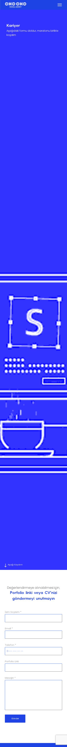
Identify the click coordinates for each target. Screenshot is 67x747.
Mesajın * (10, 678)
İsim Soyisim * (13, 612)
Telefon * (10, 645)
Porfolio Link (12, 661)
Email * (9, 628)
